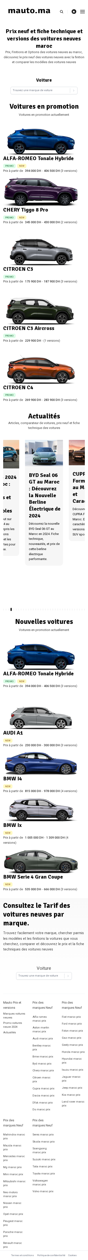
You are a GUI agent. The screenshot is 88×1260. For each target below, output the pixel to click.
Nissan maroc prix (12, 1205)
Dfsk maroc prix (43, 1103)
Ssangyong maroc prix (40, 1150)
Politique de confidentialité (51, 1255)
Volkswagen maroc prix (40, 1183)
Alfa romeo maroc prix (40, 1019)
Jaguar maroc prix (71, 1079)
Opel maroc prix (13, 1214)
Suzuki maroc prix (44, 1159)
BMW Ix (12, 825)
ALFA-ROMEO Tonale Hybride (38, 158)
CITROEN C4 (18, 387)
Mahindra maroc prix (14, 1137)
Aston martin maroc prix (41, 1030)
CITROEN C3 (18, 269)
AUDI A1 (13, 732)
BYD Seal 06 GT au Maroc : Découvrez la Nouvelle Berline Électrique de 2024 (44, 495)
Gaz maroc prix (71, 1038)
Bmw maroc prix (43, 1057)
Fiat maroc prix (71, 1017)
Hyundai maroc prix (72, 1061)
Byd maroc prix (42, 1064)
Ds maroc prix (41, 1109)
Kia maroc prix (71, 1095)
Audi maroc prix (43, 1039)
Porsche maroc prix (12, 1234)
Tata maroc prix (43, 1166)
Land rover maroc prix (73, 1104)
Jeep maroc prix (72, 1088)
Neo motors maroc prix (10, 1194)
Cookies (72, 1255)
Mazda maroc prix (12, 1148)
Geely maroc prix (72, 1045)
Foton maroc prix (72, 1031)
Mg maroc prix (12, 1167)
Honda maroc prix (73, 1052)
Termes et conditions (22, 1255)
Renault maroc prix (12, 1245)
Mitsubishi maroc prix (14, 1183)
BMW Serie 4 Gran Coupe (33, 876)
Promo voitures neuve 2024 (12, 1025)
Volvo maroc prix (43, 1191)
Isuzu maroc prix (72, 1070)
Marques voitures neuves (14, 1016)
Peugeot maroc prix (12, 1223)
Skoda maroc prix (44, 1142)
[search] (64, 12)
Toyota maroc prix (44, 1174)
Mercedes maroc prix (14, 1158)
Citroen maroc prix (41, 1080)
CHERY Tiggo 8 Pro (25, 209)
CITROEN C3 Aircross (28, 328)
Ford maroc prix (72, 1024)
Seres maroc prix (43, 1135)
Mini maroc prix (13, 1174)
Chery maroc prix (43, 1070)
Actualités (9, 1032)
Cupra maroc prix (44, 1088)
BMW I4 (12, 778)
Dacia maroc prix (44, 1096)
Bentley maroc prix (42, 1048)
